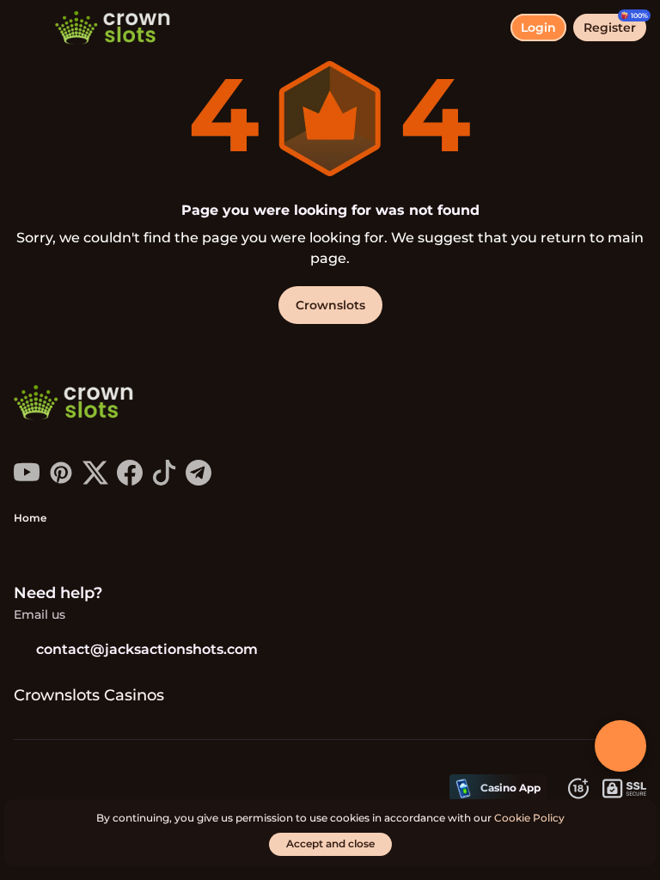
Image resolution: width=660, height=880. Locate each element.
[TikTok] (164, 481)
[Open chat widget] (620, 746)
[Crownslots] (78, 403)
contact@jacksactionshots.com (147, 649)
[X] (95, 481)
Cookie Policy (529, 817)
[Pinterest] (61, 481)
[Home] (105, 27)
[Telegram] (198, 481)
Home (30, 517)
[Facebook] (130, 481)
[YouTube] (27, 481)
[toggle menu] (27, 27)
